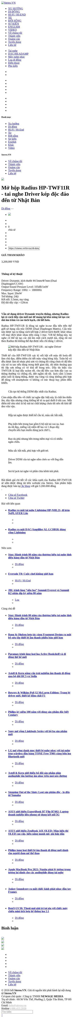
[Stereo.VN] (8, 2)
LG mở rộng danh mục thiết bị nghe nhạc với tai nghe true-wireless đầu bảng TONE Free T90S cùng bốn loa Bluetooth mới (39, 753)
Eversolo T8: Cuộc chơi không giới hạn (30, 573)
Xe (9, 132)
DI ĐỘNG (14, 11)
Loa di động (14, 59)
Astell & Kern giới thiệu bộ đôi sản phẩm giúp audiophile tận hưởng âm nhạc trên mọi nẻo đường (37, 774)
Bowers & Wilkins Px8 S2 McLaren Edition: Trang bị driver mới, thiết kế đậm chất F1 (39, 694)
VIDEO (12, 29)
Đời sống (13, 135)
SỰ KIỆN (13, 23)
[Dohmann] (2, 938)
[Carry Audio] (2, 942)
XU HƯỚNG (15, 8)
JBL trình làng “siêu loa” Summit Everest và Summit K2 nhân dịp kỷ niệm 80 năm (38, 592)
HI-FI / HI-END (17, 14)
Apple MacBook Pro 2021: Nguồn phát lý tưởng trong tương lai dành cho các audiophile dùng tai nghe (39, 871)
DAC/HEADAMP (18, 53)
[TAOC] (2, 948)
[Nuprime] (2, 945)
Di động (12, 126)
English (12, 141)
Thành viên (14, 35)
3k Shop (25, 486)
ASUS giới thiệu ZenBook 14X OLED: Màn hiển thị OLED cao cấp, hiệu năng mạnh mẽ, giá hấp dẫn (38, 832)
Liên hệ (12, 45)
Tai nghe (12, 50)
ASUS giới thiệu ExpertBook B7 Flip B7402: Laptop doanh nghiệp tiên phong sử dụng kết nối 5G (38, 813)
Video (11, 147)
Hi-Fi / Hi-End (16, 129)
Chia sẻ (17, 494)
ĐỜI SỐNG (14, 20)
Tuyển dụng (14, 41)
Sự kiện (12, 138)
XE (10, 17)
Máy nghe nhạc (16, 56)
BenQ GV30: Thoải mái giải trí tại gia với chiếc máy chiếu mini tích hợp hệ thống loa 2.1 (38, 910)
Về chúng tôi (15, 32)
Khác (11, 144)
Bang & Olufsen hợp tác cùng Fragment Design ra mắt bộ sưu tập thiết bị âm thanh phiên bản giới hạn (39, 636)
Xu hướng (13, 123)
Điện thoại (13, 62)
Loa (17, 599)
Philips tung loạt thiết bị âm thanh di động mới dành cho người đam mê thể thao (38, 852)
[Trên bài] (2, 179)
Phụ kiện (13, 65)
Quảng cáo (14, 38)
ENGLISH (14, 26)
